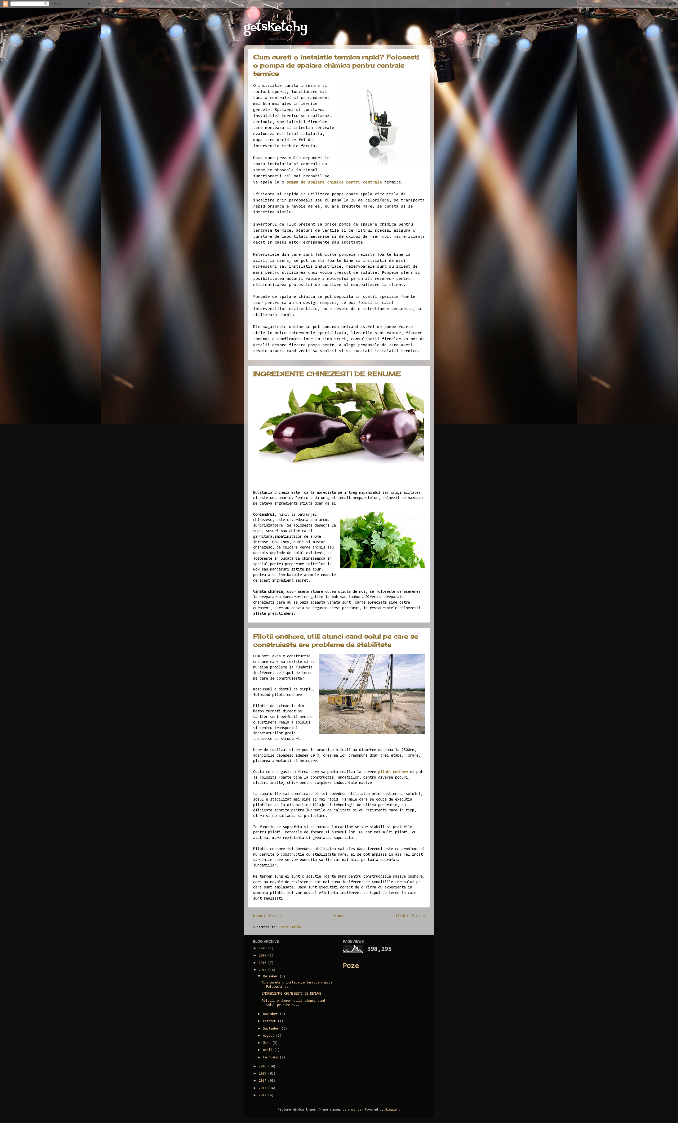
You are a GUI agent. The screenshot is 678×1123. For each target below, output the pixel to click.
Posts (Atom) (290, 927)
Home (339, 916)
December (271, 976)
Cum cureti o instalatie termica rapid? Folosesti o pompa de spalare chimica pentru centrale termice (336, 65)
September (272, 1028)
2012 (263, 1095)
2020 (263, 948)
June (267, 1043)
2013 (263, 1088)
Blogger (391, 1109)
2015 (263, 1073)
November (271, 1014)
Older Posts (410, 916)
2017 (263, 970)
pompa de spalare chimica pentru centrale (334, 182)
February (271, 1057)
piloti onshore (393, 772)
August (269, 1035)
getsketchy (275, 27)
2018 (263, 963)
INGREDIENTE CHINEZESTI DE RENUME (327, 374)
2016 (263, 1066)
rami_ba (354, 1109)
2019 (263, 955)
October (270, 1021)
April (268, 1050)
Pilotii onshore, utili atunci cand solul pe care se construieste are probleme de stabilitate (335, 640)
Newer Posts (267, 916)
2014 (263, 1080)
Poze (351, 966)
